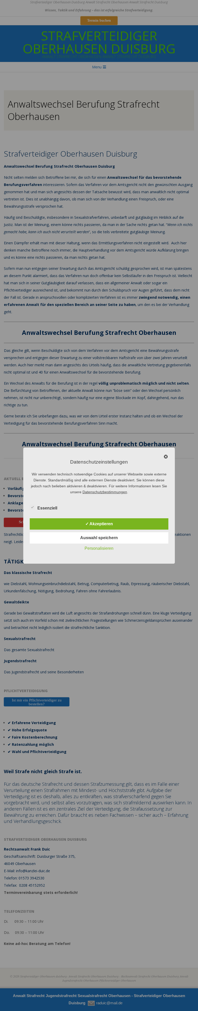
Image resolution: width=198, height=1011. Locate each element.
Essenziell (47, 508)
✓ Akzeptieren (99, 524)
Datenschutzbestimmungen (104, 492)
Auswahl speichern (99, 538)
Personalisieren (99, 548)
